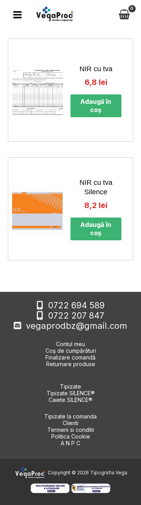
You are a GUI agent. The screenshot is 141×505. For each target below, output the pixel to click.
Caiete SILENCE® (70, 399)
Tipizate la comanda (70, 416)
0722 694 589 (76, 305)
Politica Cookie (70, 436)
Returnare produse (70, 364)
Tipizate (70, 386)
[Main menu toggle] (17, 14)
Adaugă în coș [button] (95, 106)
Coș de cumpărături (70, 350)
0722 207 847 (76, 315)
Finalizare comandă (70, 357)
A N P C (70, 443)
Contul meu (70, 344)
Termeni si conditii (70, 429)
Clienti (70, 423)
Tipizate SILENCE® (71, 393)
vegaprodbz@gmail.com (76, 326)
